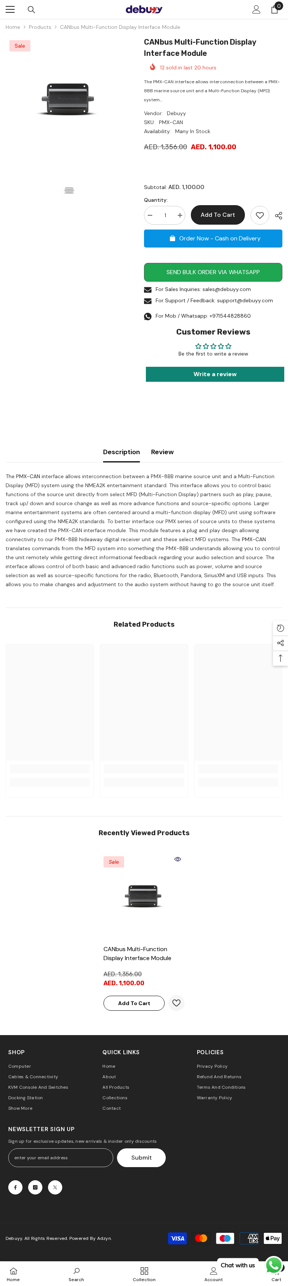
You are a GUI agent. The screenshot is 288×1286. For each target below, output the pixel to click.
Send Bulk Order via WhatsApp (213, 272)
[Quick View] (177, 859)
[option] (69, 100)
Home (13, 27)
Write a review (215, 374)
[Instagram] (35, 1187)
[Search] (31, 9)
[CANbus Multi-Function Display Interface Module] (144, 896)
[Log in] (256, 9)
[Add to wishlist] (259, 215)
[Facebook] (15, 1187)
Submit (141, 1157)
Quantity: (156, 200)
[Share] (275, 216)
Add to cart (218, 215)
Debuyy (176, 113)
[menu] (10, 9)
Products (40, 27)
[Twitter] (55, 1187)
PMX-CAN (28, 476)
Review (162, 451)
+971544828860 (230, 315)
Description (121, 451)
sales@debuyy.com (226, 289)
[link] (50, 768)
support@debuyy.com (245, 300)
